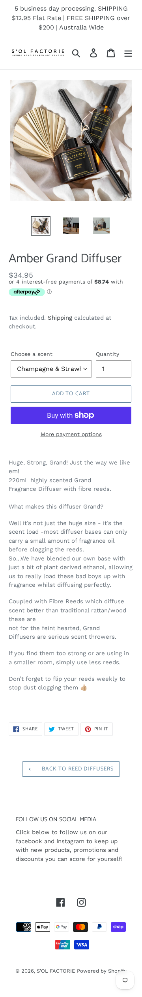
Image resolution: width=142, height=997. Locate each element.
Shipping (60, 317)
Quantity (107, 354)
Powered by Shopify (102, 971)
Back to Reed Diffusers (77, 769)
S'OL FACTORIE (56, 971)
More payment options (71, 434)
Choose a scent (31, 354)
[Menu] (128, 53)
